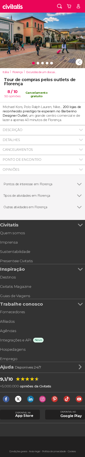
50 (6, 96)
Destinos (8, 277)
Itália (6, 72)
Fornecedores (12, 312)
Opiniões (11, 170)
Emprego (8, 359)
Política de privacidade (54, 451)
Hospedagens (13, 349)
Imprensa (9, 242)
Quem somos (12, 233)
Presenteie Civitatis (16, 261)
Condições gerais (18, 451)
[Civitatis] (13, 6)
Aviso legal (34, 451)
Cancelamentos (18, 150)
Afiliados (7, 321)
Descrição (12, 130)
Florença (17, 72)
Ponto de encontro (22, 160)
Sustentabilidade (15, 251)
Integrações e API (15, 340)
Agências (8, 331)
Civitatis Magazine (15, 286)
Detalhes (11, 140)
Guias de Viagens (15, 296)
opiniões (14, 96)
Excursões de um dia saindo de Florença (42, 72)
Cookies (72, 451)
